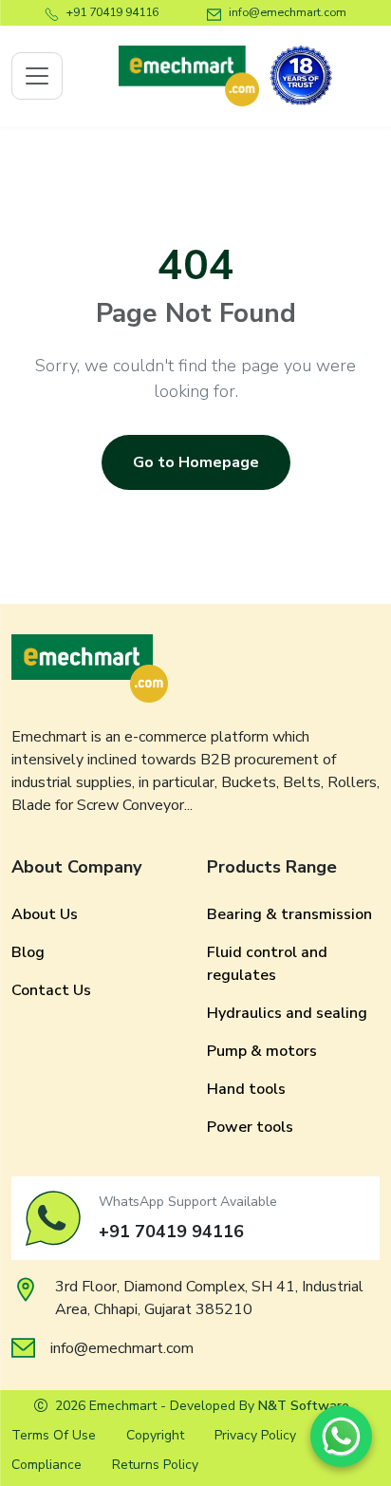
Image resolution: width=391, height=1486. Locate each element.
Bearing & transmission (289, 914)
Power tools (250, 1127)
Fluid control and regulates (267, 964)
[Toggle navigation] (37, 76)
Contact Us (51, 990)
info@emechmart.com (287, 12)
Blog (28, 952)
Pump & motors (262, 1051)
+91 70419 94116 (112, 12)
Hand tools (246, 1089)
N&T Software (303, 1406)
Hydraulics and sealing (287, 1013)
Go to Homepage (196, 462)
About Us (44, 914)
